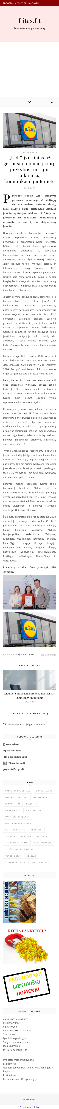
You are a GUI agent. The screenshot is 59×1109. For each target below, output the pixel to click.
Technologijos (43, 843)
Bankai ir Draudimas (17, 791)
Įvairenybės (29, 152)
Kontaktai (33, 3)
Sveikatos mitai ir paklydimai (18, 1059)
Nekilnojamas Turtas (18, 823)
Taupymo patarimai (16, 843)
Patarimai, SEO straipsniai (17, 1030)
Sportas (10, 836)
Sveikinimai (9, 1034)
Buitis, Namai (44, 791)
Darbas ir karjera (16, 797)
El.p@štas (8, 3)
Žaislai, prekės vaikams (15, 1018)
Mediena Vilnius (11, 1022)
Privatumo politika (29, 1107)
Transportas (13, 856)
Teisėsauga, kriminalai (19, 849)
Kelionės (31, 804)
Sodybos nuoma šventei (16, 1042)
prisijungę (12, 724)
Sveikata (42, 836)
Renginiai (36, 830)
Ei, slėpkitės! (9, 1063)
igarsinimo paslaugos (14, 1038)
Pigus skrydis (10, 1026)
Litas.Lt (29, 20)
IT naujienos (12, 804)
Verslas (31, 856)
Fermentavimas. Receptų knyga (20, 1079)
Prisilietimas (9, 1075)
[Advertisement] (29, 69)
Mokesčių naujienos (17, 817)
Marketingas (33, 810)
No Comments (48, 654)
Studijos (26, 836)
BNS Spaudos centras (24, 654)
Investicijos (40, 797)
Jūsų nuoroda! (14, 1049)
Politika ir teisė (15, 830)
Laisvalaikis (12, 810)
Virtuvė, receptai (15, 862)
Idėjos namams (11, 1045)
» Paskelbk (20, 3)
